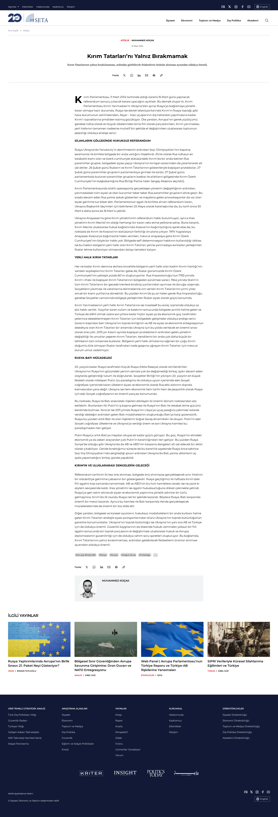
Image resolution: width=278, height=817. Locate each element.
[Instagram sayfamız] (236, 6)
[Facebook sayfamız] (242, 6)
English (264, 799)
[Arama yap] (266, 20)
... (155, 555)
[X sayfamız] (229, 6)
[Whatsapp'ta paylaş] (131, 75)
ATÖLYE (125, 40)
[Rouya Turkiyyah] (186, 773)
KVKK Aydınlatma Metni (20, 793)
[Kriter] (91, 773)
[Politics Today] (155, 773)
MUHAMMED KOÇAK (143, 40)
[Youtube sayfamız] (249, 6)
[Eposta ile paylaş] (146, 75)
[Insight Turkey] (125, 773)
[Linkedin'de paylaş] (139, 75)
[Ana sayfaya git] (28, 17)
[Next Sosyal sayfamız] (223, 6)
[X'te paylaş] (124, 75)
